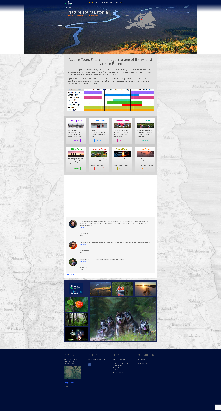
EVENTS (105, 2)
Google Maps (69, 383)
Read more (76, 140)
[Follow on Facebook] (89, 364)
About (97, 2)
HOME (90, 2)
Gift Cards (114, 2)
